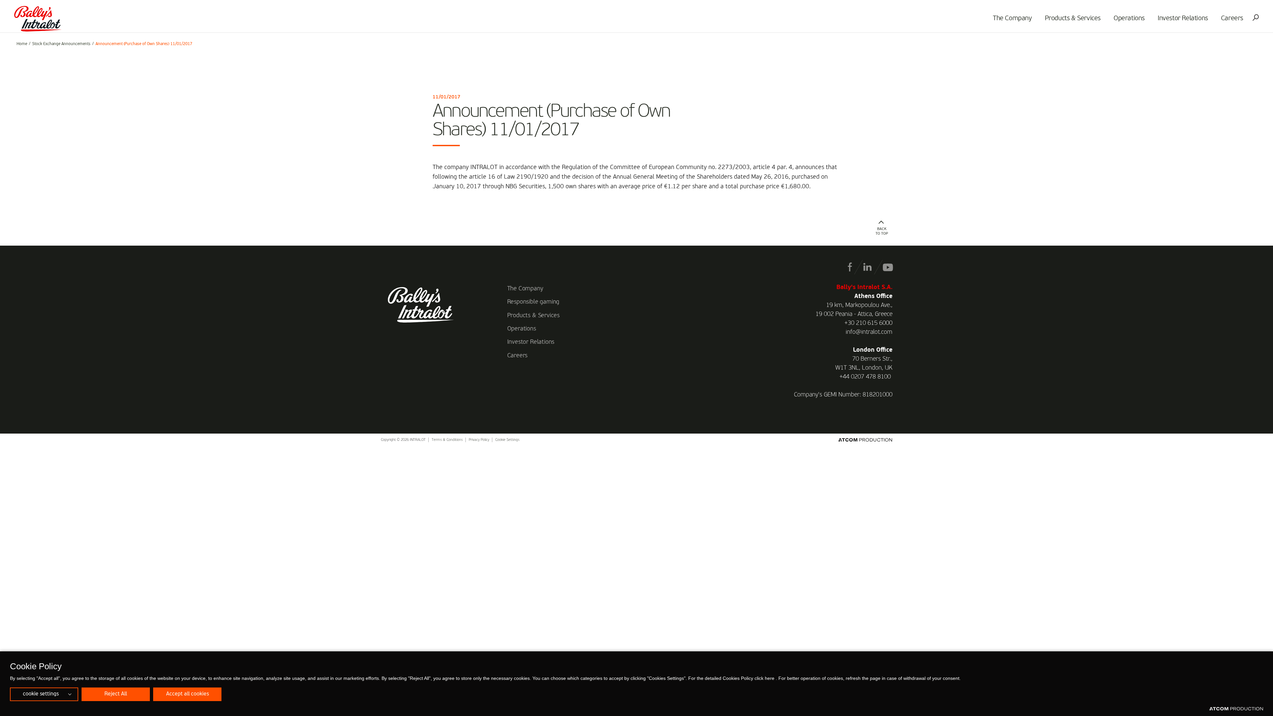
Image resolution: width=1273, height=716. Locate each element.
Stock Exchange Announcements (61, 44)
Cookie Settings (507, 440)
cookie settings (41, 694)
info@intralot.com (869, 332)
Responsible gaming (533, 302)
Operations (1129, 18)
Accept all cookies (187, 694)
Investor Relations (1183, 18)
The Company (1012, 18)
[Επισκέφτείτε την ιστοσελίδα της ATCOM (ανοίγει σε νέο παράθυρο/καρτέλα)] (1236, 709)
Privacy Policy (479, 440)
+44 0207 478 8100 (865, 377)
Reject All (115, 694)
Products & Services (1073, 18)
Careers (1232, 18)
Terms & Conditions (447, 440)
